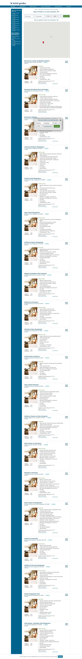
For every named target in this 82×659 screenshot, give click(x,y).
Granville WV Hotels (15, 27)
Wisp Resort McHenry (30, 117)
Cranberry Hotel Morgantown (32, 178)
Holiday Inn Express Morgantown (33, 242)
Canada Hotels (22, 6)
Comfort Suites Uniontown (32, 356)
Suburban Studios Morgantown (33, 329)
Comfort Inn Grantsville (31, 538)
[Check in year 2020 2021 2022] (27, 18)
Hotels (36, 9)
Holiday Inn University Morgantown (34, 565)
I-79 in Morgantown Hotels (16, 41)
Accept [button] (60, 656)
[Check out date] (40, 16)
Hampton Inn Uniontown (31, 302)
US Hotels (13, 6)
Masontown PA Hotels (15, 23)
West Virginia (47, 9)
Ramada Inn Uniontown (31, 472)
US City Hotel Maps (41, 9)
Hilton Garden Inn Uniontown (32, 443)
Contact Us (68, 6)
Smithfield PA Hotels (15, 19)
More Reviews (55, 83)
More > (49, 79)
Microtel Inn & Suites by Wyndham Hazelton (37, 61)
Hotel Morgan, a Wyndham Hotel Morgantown (37, 623)
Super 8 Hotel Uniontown (31, 384)
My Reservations (58, 6)
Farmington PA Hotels (15, 13)
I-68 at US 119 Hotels (15, 36)
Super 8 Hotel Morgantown (32, 212)
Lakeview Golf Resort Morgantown (34, 147)
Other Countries (33, 6)
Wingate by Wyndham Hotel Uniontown (35, 273)
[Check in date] (29, 16)
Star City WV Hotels (15, 25)
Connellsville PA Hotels (16, 29)
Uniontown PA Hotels (15, 21)
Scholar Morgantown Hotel (32, 594)
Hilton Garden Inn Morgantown (33, 502)
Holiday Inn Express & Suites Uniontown (36, 416)
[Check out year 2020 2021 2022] (37, 18)
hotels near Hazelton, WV (51, 20)
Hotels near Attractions (45, 6)
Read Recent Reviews (42, 83)
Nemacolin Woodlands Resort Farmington (36, 89)
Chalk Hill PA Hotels (15, 15)
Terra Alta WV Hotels (15, 17)
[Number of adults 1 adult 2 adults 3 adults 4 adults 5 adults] (55, 16)
